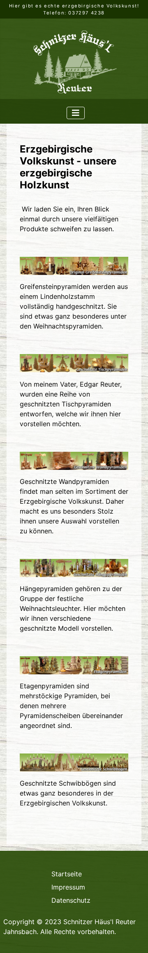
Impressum (68, 887)
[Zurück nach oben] (133, 937)
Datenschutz (70, 900)
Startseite (66, 874)
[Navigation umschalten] (76, 113)
